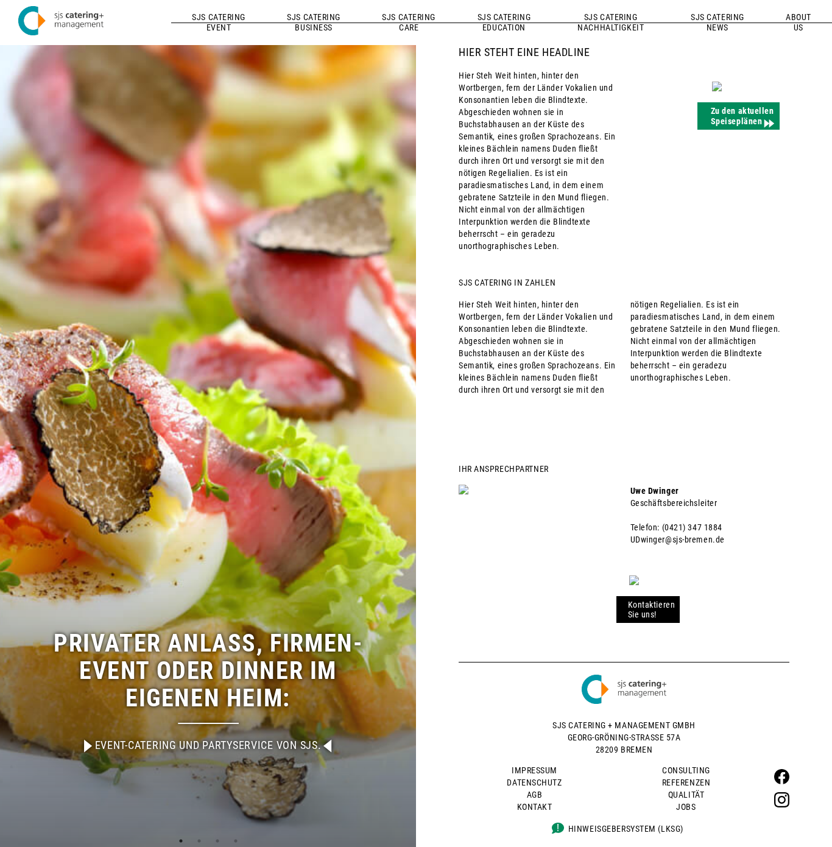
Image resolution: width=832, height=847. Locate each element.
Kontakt (534, 807)
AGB (535, 795)
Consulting (686, 770)
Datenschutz (534, 782)
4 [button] (236, 841)
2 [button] (199, 841)
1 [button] (181, 841)
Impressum (534, 770)
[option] (208, 423)
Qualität (686, 795)
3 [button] (217, 841)
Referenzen (686, 782)
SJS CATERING (218, 22)
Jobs (686, 807)
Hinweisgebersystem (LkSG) (625, 829)
